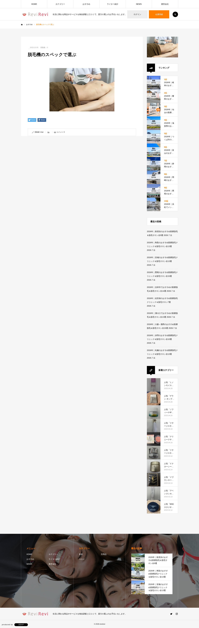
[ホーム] (22, 25)
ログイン (137, 14)
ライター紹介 (112, 4)
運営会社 (165, 4)
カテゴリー (60, 4)
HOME (34, 4)
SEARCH (175, 14)
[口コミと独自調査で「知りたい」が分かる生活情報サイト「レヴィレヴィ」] (35, 14)
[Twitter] (171, 613)
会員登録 (159, 14)
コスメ (82, 559)
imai (41, 132)
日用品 (104, 554)
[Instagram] (176, 613)
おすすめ (86, 4)
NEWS (139, 4)
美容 (81, 554)
